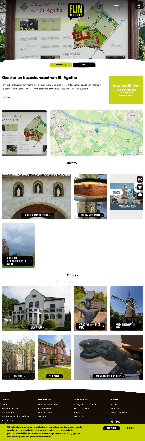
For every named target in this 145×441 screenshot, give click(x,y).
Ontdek (140, 179)
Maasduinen (8, 413)
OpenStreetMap (130, 155)
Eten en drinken (81, 409)
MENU (139, 7)
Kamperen (79, 413)
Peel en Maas (8, 420)
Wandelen (115, 409)
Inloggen (116, 5)
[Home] (72, 14)
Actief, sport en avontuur (85, 405)
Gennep (5, 405)
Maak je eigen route (119, 413)
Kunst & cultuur (45, 413)
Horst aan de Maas (11, 409)
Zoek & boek (140, 195)
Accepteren (111, 428)
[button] (128, 5)
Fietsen (113, 405)
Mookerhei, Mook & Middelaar (16, 416)
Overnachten (80, 416)
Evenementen (44, 409)
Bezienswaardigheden (48, 405)
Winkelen (42, 416)
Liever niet (129, 428)
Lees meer (6, 97)
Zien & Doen (140, 187)
